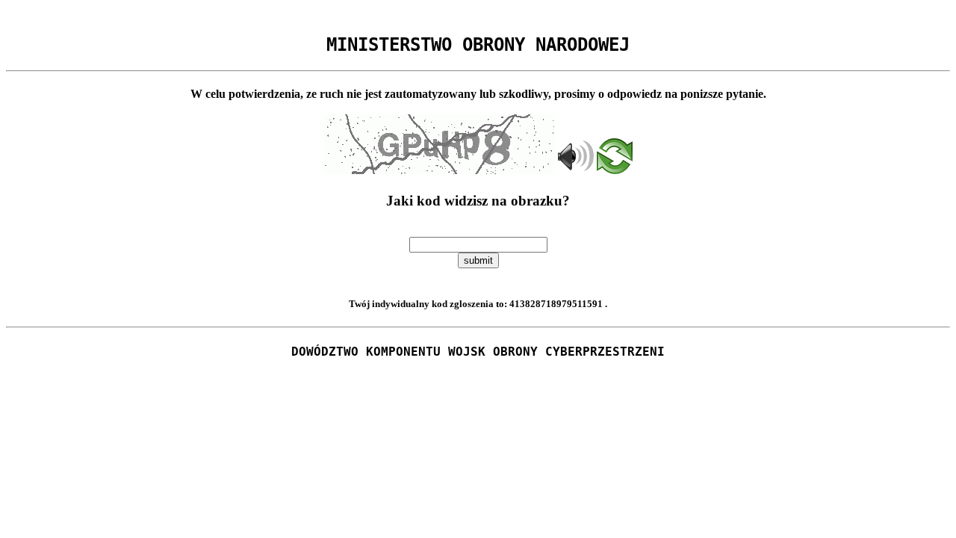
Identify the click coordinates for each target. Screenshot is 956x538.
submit (478, 260)
